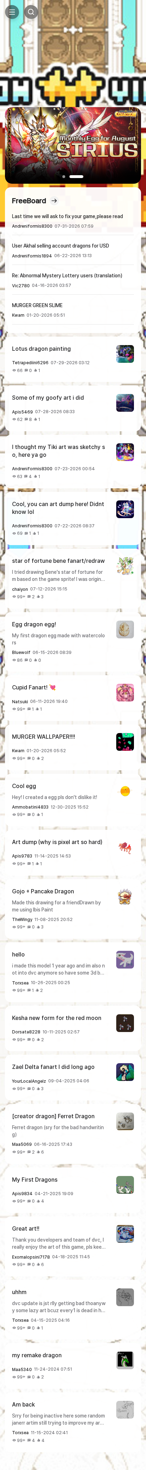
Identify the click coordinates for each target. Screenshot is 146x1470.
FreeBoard (29, 200)
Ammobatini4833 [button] (30, 807)
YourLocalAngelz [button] (29, 1081)
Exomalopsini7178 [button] (31, 1257)
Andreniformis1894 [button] (32, 256)
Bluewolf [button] (21, 652)
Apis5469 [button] (22, 412)
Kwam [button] (18, 315)
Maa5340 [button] (22, 1369)
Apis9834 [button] (22, 1193)
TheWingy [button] (22, 919)
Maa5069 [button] (22, 1144)
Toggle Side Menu (12, 12)
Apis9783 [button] (22, 856)
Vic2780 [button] (21, 285)
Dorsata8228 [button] (26, 1032)
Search (31, 12)
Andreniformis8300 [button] (32, 226)
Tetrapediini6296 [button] (30, 362)
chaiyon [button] (20, 589)
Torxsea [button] (20, 983)
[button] (68, 176)
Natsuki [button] (20, 701)
